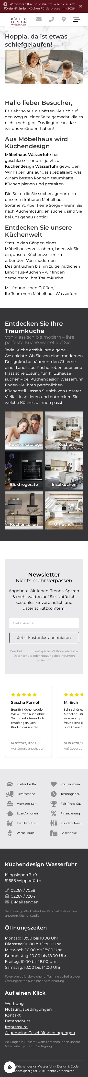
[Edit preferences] (10, 1067)
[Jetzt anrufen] (51, 19)
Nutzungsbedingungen (58, 655)
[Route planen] (63, 19)
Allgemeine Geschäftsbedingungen (40, 1032)
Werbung (14, 1003)
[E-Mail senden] (39, 19)
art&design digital (24, 1071)
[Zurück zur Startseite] (16, 21)
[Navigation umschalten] (76, 19)
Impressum (16, 1027)
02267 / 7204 (23, 896)
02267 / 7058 (23, 890)
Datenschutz (22, 655)
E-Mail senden (25, 902)
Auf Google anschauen (27, 748)
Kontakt (13, 1015)
